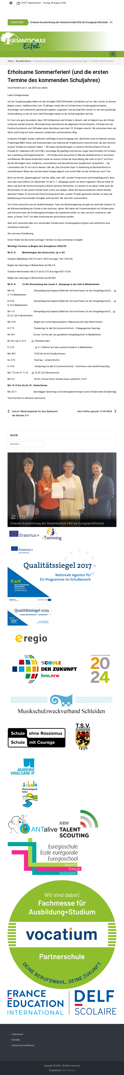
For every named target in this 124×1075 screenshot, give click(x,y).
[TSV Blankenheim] (83, 737)
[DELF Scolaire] (62, 1002)
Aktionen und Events (35, 398)
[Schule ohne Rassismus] (37, 737)
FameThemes (68, 1070)
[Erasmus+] (25, 533)
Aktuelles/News (23, 61)
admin (44, 87)
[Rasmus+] (53, 568)
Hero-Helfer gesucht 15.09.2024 (94, 411)
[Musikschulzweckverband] (62, 704)
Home (11, 61)
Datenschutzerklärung (23, 1045)
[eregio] (31, 638)
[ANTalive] (33, 823)
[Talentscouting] (79, 823)
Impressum (17, 1034)
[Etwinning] (51, 533)
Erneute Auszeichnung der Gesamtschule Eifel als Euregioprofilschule (69, 22)
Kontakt (16, 1040)
